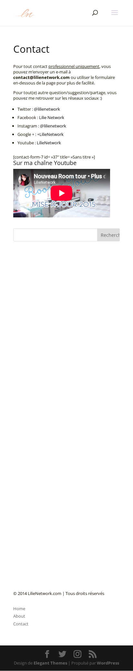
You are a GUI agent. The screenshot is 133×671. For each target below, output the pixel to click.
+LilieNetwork (50, 134)
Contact (20, 624)
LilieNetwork (49, 143)
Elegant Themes (50, 663)
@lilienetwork (47, 109)
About (19, 616)
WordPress (108, 663)
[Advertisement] (61, 396)
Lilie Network (51, 117)
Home (19, 608)
